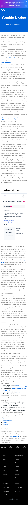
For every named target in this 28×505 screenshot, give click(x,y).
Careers (4, 459)
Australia (5, 424)
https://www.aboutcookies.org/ (10, 117)
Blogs (16, 470)
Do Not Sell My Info (19, 491)
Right (26, 6)
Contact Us (17, 466)
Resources (5, 477)
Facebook (24, 447)
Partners (5, 463)
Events (4, 466)
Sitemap (17, 483)
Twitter (17, 447)
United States (6, 419)
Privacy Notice (13, 58)
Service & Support (19, 455)
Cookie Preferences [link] (7, 495)
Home (4, 455)
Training (17, 459)
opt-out (17, 385)
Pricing (4, 470)
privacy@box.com (6, 62)
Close (26, 2)
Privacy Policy (6, 491)
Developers (18, 477)
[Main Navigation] (26, 10)
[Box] (3, 10)
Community (18, 474)
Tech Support (18, 463)
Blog (10, 447)
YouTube (3, 447)
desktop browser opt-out (17, 387)
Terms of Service (19, 487)
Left (2, 6)
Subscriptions (6, 487)
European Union (7, 420)
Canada (5, 422)
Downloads (5, 474)
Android (5, 390)
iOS (26, 387)
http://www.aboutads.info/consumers (11, 119)
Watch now (18, 5)
